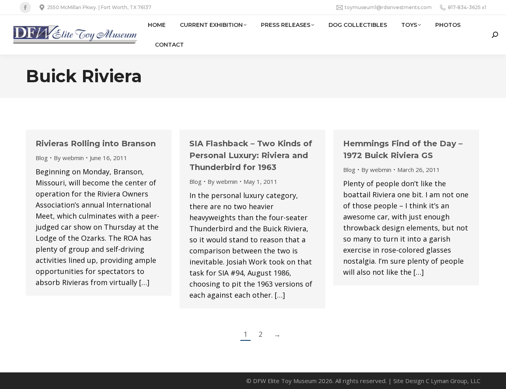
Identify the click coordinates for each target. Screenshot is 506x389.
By (69, 158)
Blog (42, 158)
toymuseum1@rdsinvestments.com (388, 7)
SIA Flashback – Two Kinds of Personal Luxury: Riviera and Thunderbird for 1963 (250, 155)
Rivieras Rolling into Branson (96, 143)
